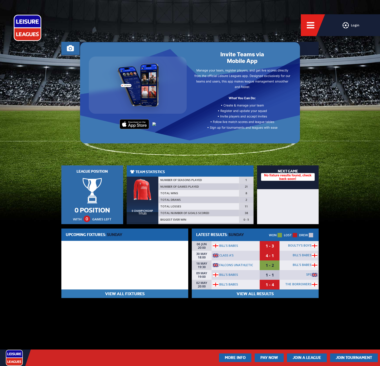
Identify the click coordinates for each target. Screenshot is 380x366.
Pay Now (269, 357)
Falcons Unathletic (235, 265)
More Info (235, 357)
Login (355, 25)
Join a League (307, 357)
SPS (308, 274)
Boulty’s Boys (299, 245)
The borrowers (298, 284)
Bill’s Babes (228, 245)
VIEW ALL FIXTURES (125, 293)
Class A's (226, 255)
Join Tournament (354, 357)
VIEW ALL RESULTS (255, 293)
